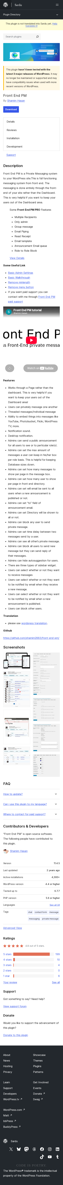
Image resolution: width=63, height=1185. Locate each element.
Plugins (37, 1066)
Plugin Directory (11, 14)
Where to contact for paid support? (24, 814)
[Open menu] (58, 5)
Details (11, 121)
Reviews (12, 130)
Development (14, 146)
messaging (34, 919)
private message (50, 919)
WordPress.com (14, 1109)
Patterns (38, 1072)
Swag (38, 1099)
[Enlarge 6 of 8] (55, 702)
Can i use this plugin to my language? (25, 804)
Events (37, 1088)
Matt (7, 1115)
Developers (10, 1093)
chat (30, 912)
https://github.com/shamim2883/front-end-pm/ (31, 638)
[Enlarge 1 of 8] (25, 656)
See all (56, 982)
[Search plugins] (37, 36)
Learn (6, 1082)
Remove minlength (19, 282)
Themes (38, 1060)
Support (11, 154)
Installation (13, 138)
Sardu (14, 1141)
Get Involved (41, 1082)
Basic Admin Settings (20, 272)
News (6, 1060)
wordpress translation (34, 623)
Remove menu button (21, 287)
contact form (41, 912)
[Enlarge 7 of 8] (55, 728)
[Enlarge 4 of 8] (25, 751)
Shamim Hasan (16, 100)
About (6, 1055)
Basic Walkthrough (19, 277)
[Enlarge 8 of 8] (55, 758)
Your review (10, 982)
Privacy (7, 1072)
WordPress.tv (12, 1099)
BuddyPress (12, 1126)
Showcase (39, 1055)
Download (11, 109)
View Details (17, 258)
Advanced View (12, 928)
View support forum (14, 1006)
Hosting (7, 1066)
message (53, 912)
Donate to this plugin (15, 1035)
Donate (39, 1093)
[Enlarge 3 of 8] (25, 714)
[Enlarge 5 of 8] (55, 656)
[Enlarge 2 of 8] (25, 675)
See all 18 (55, 905)
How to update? (13, 794)
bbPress (9, 1121)
